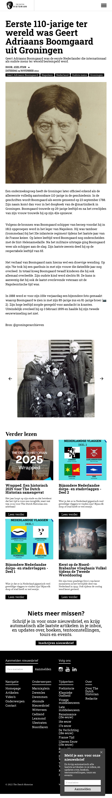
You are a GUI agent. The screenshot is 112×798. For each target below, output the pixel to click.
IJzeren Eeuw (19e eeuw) (68, 743)
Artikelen (12, 692)
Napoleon (47, 75)
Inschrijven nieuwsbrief (56, 643)
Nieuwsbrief (40, 705)
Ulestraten (39, 722)
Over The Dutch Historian (92, 691)
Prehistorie (66, 688)
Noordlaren (40, 727)
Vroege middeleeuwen (69, 701)
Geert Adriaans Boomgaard (22, 75)
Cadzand (38, 714)
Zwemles (38, 692)
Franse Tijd (66, 737)
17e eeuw (65, 725)
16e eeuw (65, 721)
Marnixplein (41, 688)
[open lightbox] (56, 133)
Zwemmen (40, 697)
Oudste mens (79, 75)
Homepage (13, 688)
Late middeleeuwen (69, 709)
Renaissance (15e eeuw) (67, 716)
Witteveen (39, 709)
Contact (10, 705)
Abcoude (38, 701)
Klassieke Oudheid (65, 694)
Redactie (91, 698)
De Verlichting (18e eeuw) (69, 732)
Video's (10, 697)
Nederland (62, 75)
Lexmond (39, 718)
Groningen (96, 75)
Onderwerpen (15, 701)
